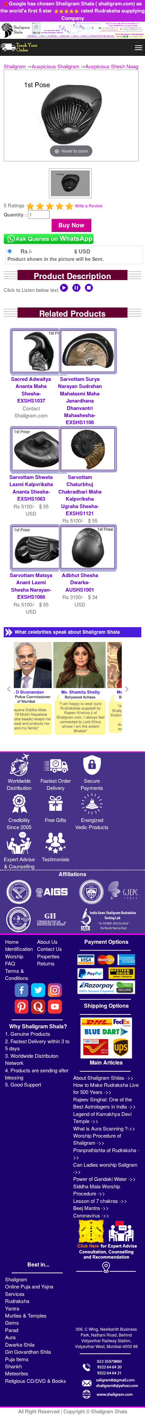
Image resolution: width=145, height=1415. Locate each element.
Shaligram (15, 66)
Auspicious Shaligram (56, 66)
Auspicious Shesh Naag (111, 66)
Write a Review (89, 205)
